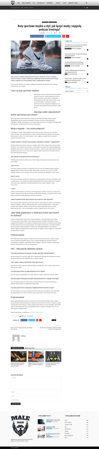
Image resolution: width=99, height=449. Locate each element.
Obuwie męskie (45, 22)
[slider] (15, 316)
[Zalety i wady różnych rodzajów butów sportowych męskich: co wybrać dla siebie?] (19, 356)
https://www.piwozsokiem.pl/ (36, 312)
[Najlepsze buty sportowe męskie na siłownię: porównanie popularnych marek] (36, 356)
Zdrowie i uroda (73, 3)
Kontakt (31, 7)
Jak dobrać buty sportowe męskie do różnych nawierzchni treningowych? (50, 328)
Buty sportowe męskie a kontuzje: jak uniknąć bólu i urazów (21, 328)
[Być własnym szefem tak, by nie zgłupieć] (41, 435)
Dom (18, 3)
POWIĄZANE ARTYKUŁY (17, 348)
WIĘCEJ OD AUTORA (29, 348)
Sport (64, 3)
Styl (34, 3)
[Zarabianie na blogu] (41, 428)
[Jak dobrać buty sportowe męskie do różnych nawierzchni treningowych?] (53, 356)
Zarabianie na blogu (50, 427)
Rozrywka (49, 3)
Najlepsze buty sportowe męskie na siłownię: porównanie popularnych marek (36, 365)
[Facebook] (85, 8)
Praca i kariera (26, 3)
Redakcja (43, 32)
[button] (86, 3)
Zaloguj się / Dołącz (15, 7)
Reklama (26, 7)
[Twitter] (87, 8)
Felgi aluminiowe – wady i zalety (53, 420)
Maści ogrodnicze (69, 435)
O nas (22, 7)
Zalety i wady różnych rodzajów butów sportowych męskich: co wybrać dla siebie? (17, 365)
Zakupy (58, 3)
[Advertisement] (49, 14)
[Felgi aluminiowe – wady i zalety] (41, 421)
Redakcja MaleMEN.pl (76, 48)
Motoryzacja (41, 3)
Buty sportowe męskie (52, 22)
